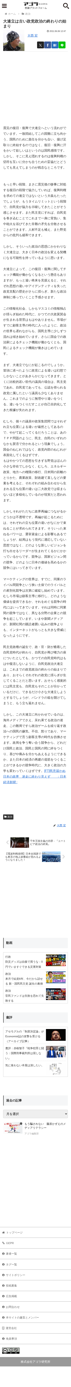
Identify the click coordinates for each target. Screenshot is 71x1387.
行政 (8, 956)
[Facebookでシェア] (47, 45)
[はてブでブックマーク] (54, 45)
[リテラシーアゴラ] (12, 1129)
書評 (9, 1017)
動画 (9, 942)
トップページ (14, 1232)
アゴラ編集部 (31, 1133)
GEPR (10, 1243)
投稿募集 (11, 1285)
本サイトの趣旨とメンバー (22, 1317)
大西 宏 (32, 35)
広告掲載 (11, 1296)
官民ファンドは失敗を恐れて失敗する (24, 998)
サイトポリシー (15, 1275)
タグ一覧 (11, 1264)
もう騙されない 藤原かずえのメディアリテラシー (45, 1125)
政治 (9, 816)
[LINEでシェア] (62, 45)
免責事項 (11, 1338)
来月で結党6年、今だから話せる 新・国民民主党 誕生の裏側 (24, 981)
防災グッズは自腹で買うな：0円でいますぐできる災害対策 (24, 964)
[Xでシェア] (40, 45)
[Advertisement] (35, 87)
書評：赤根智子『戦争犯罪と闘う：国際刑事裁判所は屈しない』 (24, 1053)
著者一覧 (11, 1253)
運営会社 (11, 1328)
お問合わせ (13, 1306)
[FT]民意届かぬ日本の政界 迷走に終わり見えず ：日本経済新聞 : (34, 776)
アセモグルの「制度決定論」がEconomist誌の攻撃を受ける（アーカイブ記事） (24, 1036)
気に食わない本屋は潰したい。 (24, 1065)
